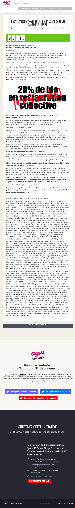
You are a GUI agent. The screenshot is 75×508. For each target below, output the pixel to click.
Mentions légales (16, 503)
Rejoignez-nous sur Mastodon (23, 392)
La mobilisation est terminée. (38, 325)
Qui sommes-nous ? (22, 3)
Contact (5, 503)
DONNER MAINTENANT (39, 481)
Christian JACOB (48, 271)
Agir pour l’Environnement (15, 374)
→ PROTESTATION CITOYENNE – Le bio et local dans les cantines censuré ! (45, 9)
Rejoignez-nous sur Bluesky (57, 392)
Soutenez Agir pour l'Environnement (40, 398)
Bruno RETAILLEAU (43, 205)
